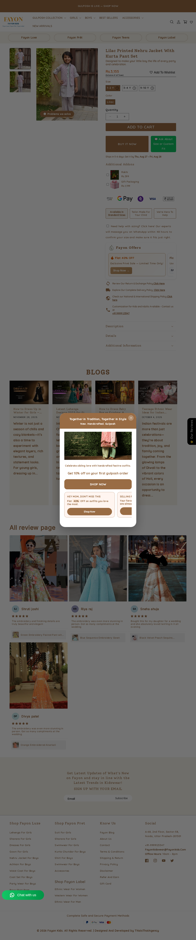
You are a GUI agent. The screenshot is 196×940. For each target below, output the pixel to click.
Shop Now (89, 511)
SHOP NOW (98, 484)
